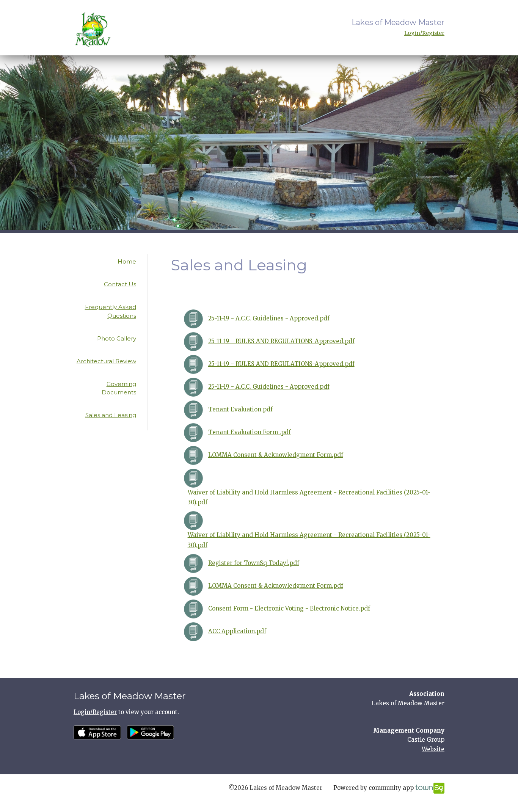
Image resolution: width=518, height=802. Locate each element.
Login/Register (424, 33)
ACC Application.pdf (237, 631)
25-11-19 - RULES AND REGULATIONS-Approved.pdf (281, 341)
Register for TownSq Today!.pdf (253, 563)
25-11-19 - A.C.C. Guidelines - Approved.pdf (269, 318)
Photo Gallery (116, 338)
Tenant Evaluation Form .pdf (249, 432)
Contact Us (120, 284)
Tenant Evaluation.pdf (240, 409)
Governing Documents (119, 388)
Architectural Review (106, 361)
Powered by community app (374, 787)
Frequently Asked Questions (110, 311)
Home (127, 261)
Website (433, 749)
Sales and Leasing (110, 415)
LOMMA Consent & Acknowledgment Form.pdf (275, 454)
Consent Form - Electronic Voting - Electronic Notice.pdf (289, 608)
